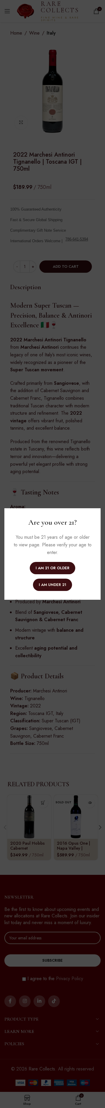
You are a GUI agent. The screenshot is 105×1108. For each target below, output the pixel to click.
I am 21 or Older (52, 568)
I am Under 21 (52, 584)
